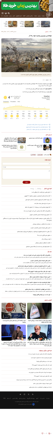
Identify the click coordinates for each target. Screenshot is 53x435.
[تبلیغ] (26, 5)
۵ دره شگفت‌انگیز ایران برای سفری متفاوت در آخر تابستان (37, 129)
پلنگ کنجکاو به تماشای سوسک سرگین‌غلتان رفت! (5, 24)
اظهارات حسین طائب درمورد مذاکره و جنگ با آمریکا (35, 146)
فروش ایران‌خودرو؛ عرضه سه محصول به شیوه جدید (38, 282)
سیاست (43, 16)
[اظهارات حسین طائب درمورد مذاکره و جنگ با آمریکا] (47, 147)
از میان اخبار (49, 135)
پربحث (32, 188)
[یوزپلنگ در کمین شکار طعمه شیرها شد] (29, 24)
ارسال (26, 182)
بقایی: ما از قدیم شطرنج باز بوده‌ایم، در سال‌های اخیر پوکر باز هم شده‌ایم (33, 232)
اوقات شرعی (15, 398)
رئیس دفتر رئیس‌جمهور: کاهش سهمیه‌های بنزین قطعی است (40, 369)
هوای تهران (40, 155)
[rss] (33, 394)
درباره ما (48, 398)
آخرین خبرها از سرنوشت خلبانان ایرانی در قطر (40, 277)
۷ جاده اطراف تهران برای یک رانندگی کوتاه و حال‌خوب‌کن (37, 124)
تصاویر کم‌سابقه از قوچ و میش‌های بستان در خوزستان (38, 24)
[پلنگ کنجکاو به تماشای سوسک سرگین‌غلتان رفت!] (12, 24)
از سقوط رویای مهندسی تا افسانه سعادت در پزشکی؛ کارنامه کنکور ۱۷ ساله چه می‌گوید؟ (40, 321)
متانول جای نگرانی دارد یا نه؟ (43, 235)
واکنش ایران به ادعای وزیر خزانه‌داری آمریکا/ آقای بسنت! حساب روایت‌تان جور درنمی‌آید (34, 380)
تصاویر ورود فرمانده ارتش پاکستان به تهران (39, 215)
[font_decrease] (43, 80)
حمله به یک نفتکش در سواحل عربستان (41, 224)
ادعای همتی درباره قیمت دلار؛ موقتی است (41, 192)
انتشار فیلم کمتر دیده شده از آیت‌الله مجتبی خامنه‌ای (37, 247)
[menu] (2, 13)
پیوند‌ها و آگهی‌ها (31, 398)
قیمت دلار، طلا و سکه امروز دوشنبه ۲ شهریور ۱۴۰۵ (39, 271)
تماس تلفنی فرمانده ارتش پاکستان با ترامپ (40, 228)
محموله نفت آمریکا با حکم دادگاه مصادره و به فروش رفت (40, 372)
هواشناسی (33, 155)
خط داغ (50, 252)
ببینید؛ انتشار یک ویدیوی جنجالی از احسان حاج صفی (37, 200)
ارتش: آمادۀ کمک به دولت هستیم (36, 138)
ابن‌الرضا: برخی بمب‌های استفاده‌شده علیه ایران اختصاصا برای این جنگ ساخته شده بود (9, 147)
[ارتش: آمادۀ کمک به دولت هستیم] (47, 140)
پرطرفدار (39, 188)
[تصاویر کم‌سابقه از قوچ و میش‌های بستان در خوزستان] (45, 24)
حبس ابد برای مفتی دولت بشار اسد (42, 203)
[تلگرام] (20, 394)
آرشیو (37, 398)
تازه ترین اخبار (48, 188)
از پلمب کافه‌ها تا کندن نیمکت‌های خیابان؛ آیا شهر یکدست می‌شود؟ (14, 321)
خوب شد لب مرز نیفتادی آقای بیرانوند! (41, 295)
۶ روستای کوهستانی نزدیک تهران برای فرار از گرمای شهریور (37, 127)
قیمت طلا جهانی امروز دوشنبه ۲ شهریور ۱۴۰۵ (43, 376)
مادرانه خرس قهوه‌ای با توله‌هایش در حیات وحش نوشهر (37, 289)
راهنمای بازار (6, 16)
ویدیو (10, 16)
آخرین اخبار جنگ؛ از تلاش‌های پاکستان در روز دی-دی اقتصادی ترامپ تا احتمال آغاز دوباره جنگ (10, 139)
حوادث (35, 16)
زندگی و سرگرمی (29, 16)
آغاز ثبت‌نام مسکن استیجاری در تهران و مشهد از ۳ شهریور (37, 196)
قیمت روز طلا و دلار (46, 239)
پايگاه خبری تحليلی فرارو (23, 401)
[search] (9, 13)
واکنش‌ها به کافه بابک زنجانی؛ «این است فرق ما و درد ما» (37, 211)
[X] (28, 394)
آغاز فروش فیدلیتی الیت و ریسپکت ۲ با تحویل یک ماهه (37, 207)
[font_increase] (50, 80)
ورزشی (39, 16)
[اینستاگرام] (24, 394)
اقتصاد (24, 16)
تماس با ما (42, 398)
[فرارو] (49, 15)
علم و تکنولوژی (19, 16)
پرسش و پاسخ (22, 398)
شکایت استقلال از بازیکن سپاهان (42, 243)
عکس (14, 16)
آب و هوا (9, 398)
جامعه (1, 16)
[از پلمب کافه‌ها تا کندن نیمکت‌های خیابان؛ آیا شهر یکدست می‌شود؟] (13, 311)
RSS (4, 398)
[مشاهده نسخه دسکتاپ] (6, 13)
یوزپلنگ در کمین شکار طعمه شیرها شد (22, 24)
